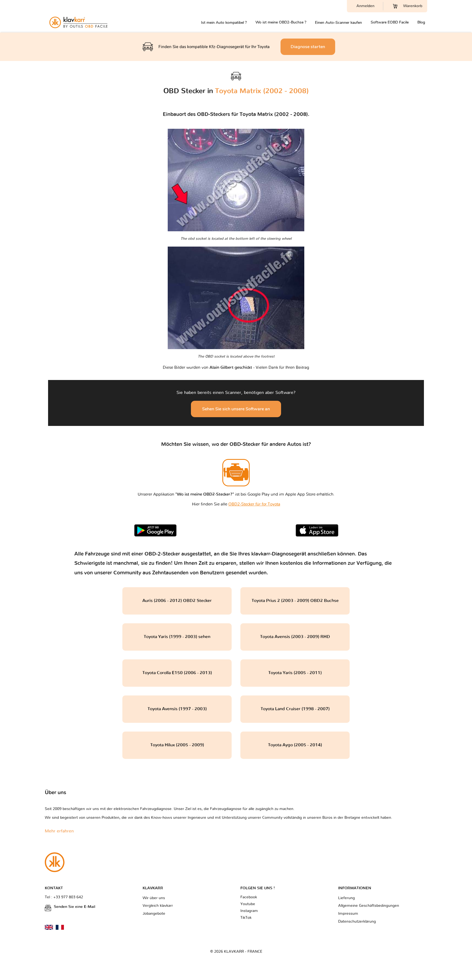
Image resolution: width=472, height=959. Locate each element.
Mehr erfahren (59, 831)
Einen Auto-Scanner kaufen (338, 22)
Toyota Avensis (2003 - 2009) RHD (295, 637)
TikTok (246, 918)
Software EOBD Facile (390, 22)
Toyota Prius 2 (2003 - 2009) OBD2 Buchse (295, 600)
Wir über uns (154, 898)
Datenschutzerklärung (357, 921)
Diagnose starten (308, 47)
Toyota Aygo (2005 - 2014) (295, 745)
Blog (421, 22)
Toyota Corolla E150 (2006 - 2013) (177, 673)
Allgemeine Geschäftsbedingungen (368, 906)
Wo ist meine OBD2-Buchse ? (280, 22)
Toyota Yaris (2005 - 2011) (295, 673)
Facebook (248, 897)
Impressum (348, 914)
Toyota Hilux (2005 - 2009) (177, 745)
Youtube (247, 904)
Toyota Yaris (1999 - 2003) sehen (177, 637)
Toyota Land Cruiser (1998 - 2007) (295, 709)
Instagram (249, 911)
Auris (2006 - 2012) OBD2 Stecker (177, 600)
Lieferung (346, 898)
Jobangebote (154, 914)
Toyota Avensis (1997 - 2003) (177, 709)
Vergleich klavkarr (158, 906)
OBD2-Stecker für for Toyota (254, 504)
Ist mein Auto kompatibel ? (224, 22)
